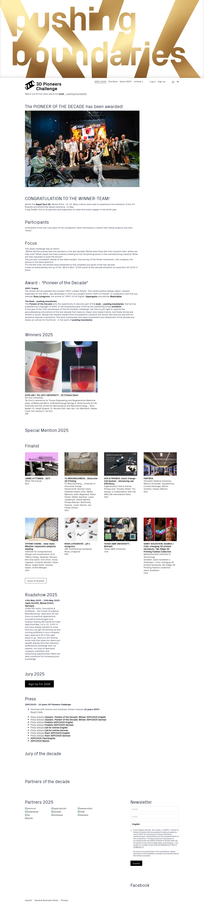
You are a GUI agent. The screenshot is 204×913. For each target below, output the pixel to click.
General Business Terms (46, 900)
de (178, 81)
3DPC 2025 (100, 81)
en (173, 81)
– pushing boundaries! (73, 93)
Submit (136, 863)
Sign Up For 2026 (39, 684)
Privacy (64, 900)
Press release (68, 716)
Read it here (37, 711)
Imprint (28, 900)
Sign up (161, 81)
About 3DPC (126, 81)
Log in (153, 81)
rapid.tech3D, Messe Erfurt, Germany (39, 604)
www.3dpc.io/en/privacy (163, 842)
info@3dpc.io (138, 847)
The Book (113, 81)
